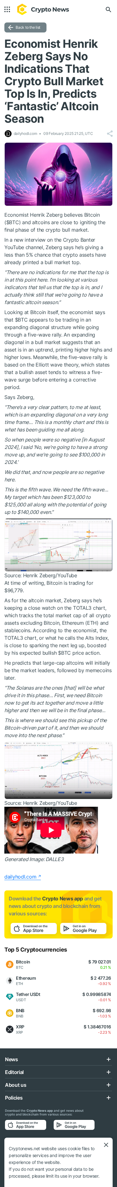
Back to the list (28, 27)
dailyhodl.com (20, 877)
